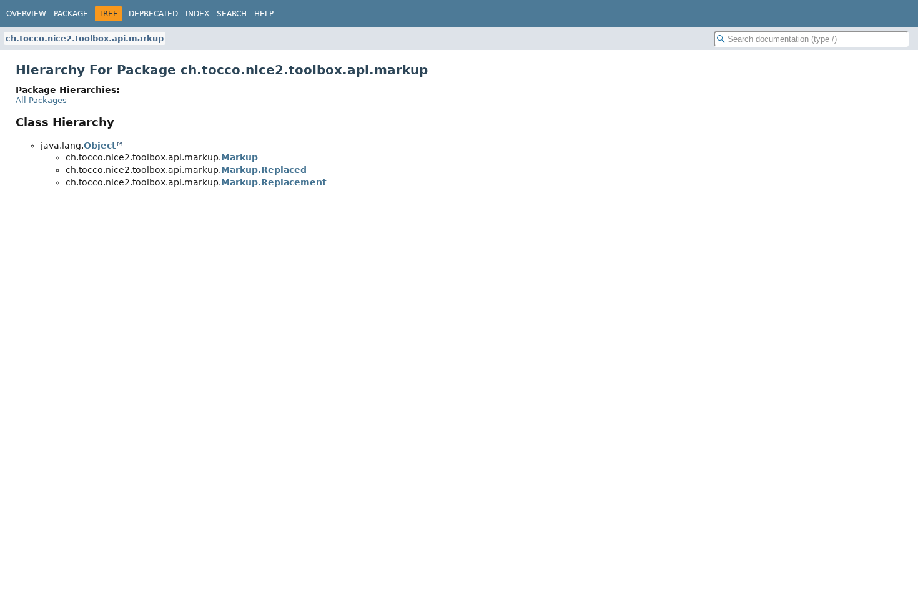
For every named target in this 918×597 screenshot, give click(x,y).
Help (264, 13)
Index (197, 13)
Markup (239, 157)
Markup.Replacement (274, 182)
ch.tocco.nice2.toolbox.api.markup (85, 38)
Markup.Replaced (264, 170)
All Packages (41, 100)
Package (71, 13)
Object (100, 145)
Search (232, 13)
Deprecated (153, 13)
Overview (26, 13)
